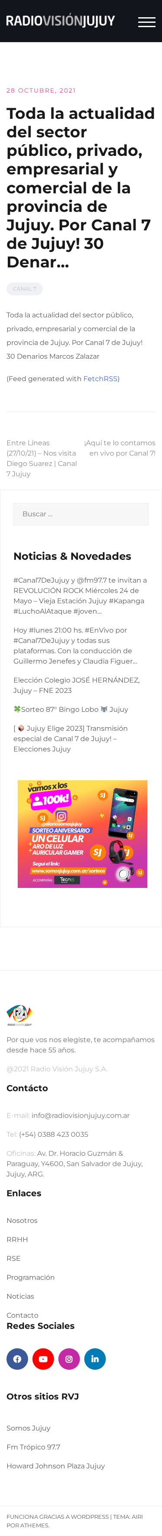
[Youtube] (43, 1359)
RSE (13, 1258)
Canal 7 (24, 288)
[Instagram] (69, 1359)
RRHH (17, 1239)
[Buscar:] (81, 514)
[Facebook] (17, 1359)
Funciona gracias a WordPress (57, 1516)
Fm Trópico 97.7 (33, 1447)
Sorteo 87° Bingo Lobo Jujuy (74, 709)
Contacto (22, 1315)
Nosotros (22, 1220)
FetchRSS (100, 379)
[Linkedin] (95, 1359)
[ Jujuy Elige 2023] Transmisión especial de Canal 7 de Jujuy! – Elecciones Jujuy (70, 738)
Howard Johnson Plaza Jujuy (55, 1466)
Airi (137, 1516)
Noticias (20, 1296)
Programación (30, 1277)
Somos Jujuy (28, 1428)
